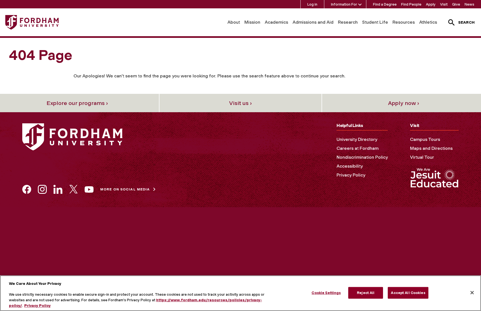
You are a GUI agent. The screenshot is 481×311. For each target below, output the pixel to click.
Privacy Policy (351, 175)
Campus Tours (425, 139)
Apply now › (403, 103)
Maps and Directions (431, 148)
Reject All (365, 293)
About (233, 22)
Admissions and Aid (313, 22)
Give (456, 4)
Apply (431, 4)
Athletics (428, 22)
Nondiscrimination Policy (362, 157)
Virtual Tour (422, 157)
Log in (312, 4)
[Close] (472, 292)
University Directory (357, 139)
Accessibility (350, 166)
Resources (403, 22)
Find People (411, 4)
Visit (444, 4)
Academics (276, 22)
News (469, 4)
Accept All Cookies (408, 293)
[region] (240, 293)
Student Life (375, 22)
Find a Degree (385, 4)
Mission (252, 22)
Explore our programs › (77, 103)
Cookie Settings (326, 293)
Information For (344, 4)
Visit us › (240, 103)
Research (348, 22)
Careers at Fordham (358, 148)
